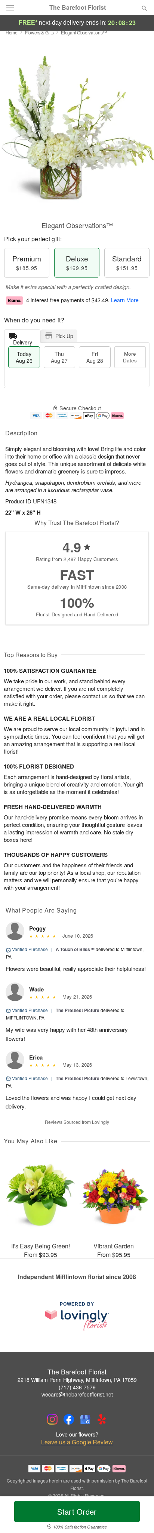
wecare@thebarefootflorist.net (77, 1394)
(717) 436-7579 (77, 1387)
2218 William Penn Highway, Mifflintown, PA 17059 (77, 1379)
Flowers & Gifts (39, 32)
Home (12, 32)
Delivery (22, 340)
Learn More (125, 300)
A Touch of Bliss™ (75, 949)
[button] (138, 1516)
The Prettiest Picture (77, 1010)
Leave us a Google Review (77, 1442)
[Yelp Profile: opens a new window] (101, 1419)
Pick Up (64, 336)
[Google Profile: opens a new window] (85, 1419)
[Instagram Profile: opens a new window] (52, 1419)
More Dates (130, 357)
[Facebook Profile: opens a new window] (69, 1419)
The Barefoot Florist (77, 7)
